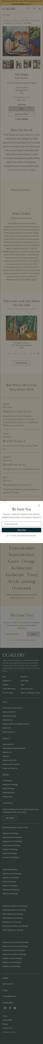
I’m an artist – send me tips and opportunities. (22, 535)
